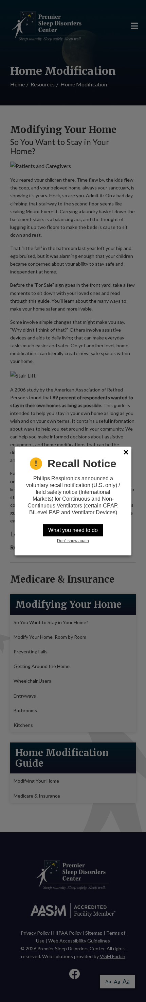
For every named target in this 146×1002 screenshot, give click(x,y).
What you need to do (73, 530)
